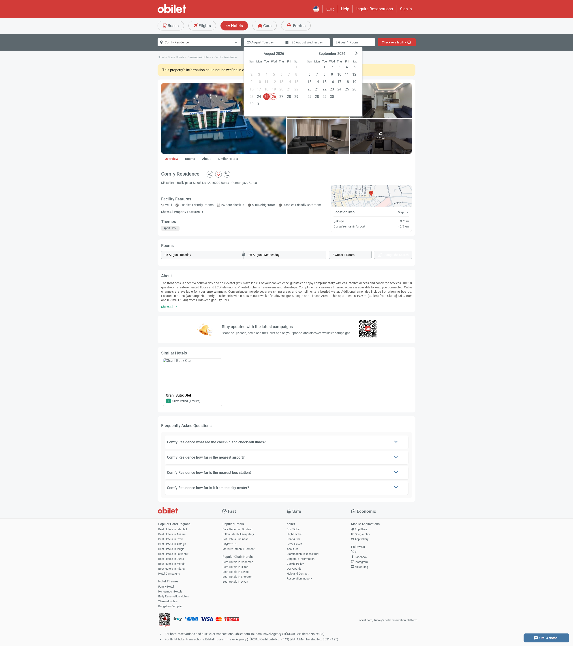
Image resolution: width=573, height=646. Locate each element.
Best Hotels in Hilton (235, 567)
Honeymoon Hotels (170, 591)
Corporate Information (300, 558)
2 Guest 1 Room (347, 42)
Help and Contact (297, 573)
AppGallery (361, 539)
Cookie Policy (295, 563)
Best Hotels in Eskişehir (173, 554)
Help (345, 8)
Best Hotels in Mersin (171, 563)
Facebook (360, 557)
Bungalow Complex (170, 606)
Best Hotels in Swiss (235, 571)
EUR (330, 9)
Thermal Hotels (168, 601)
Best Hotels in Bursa (171, 558)
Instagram (361, 562)
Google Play (362, 534)
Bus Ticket (293, 529)
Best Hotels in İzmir (170, 539)
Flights (204, 25)
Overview (171, 159)
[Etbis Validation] (164, 620)
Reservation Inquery (299, 578)
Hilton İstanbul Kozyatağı (238, 534)
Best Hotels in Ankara (172, 534)
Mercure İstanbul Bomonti (238, 549)
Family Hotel (166, 586)
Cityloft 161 (229, 544)
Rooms (190, 159)
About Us (292, 549)
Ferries (299, 25)
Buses (173, 25)
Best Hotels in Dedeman (237, 562)
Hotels (236, 25)
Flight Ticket (294, 534)
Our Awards (294, 568)
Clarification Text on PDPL (303, 554)
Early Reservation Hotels (173, 596)
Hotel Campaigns (169, 573)
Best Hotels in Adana (171, 568)
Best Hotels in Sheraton (237, 576)
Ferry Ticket (294, 544)
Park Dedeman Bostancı (237, 529)
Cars (267, 25)
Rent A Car (293, 539)
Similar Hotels (228, 159)
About (206, 159)
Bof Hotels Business (235, 539)
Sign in (406, 8)
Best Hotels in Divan (235, 581)
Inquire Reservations (374, 8)
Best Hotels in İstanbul (172, 529)
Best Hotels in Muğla (171, 549)
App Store (360, 529)
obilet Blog (361, 567)
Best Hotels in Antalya (172, 544)
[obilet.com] (183, 12)
